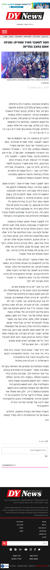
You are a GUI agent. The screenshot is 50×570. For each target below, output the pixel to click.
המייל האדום (16, 559)
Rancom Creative (41, 566)
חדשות (44, 521)
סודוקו (11, 36)
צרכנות (44, 525)
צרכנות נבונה (42, 528)
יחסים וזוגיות (27, 36)
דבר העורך (45, 36)
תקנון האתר (33, 559)
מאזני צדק (36, 36)
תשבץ (5, 36)
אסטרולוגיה (18, 36)
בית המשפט (42, 534)
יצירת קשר (34, 556)
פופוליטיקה (42, 531)
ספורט (44, 537)
